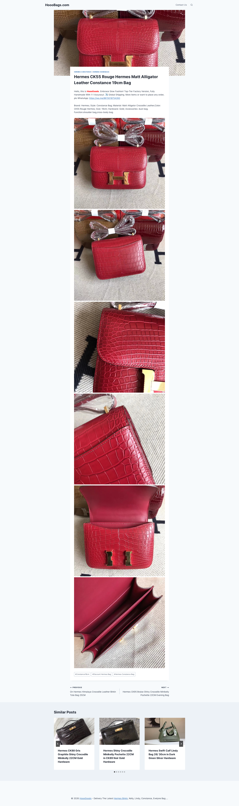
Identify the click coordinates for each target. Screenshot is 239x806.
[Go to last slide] (58, 744)
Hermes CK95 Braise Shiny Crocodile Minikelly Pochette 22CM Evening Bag (146, 691)
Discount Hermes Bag (101, 674)
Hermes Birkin (121, 798)
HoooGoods (85, 798)
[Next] (181, 744)
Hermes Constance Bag (124, 674)
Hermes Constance (82, 72)
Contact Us (181, 5)
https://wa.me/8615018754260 (104, 98)
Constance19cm (82, 674)
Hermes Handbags (101, 72)
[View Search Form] (191, 5)
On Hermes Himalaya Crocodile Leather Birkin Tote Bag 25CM (93, 691)
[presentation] (74, 731)
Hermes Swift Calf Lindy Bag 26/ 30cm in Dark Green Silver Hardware (163, 754)
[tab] (114, 772)
